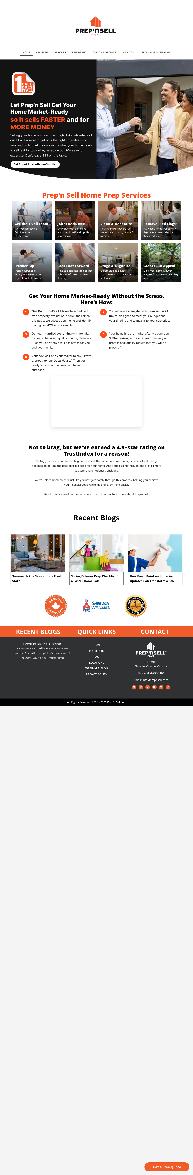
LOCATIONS (129, 52)
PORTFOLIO (96, 651)
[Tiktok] (168, 687)
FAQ (96, 657)
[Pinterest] (161, 687)
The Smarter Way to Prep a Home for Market (42, 657)
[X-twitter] (147, 687)
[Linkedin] (154, 687)
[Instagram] (141, 687)
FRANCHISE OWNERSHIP (156, 52)
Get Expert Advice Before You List (35, 164)
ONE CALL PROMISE (104, 52)
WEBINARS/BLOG (96, 668)
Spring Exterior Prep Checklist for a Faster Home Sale (42, 648)
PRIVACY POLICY (96, 674)
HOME (26, 52)
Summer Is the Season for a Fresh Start (42, 643)
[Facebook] (134, 687)
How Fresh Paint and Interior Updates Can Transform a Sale (42, 652)
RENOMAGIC (79, 52)
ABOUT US (42, 52)
